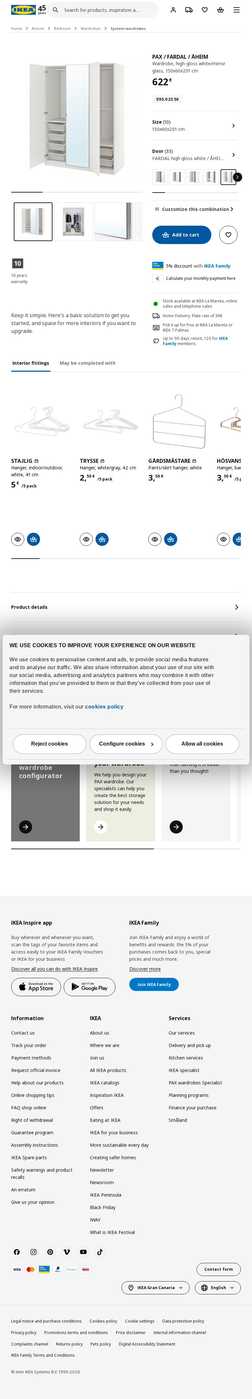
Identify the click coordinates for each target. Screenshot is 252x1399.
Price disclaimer (131, 1332)
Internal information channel (180, 1332)
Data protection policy (183, 1321)
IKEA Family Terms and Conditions (43, 1355)
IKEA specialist (184, 1070)
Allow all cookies (202, 744)
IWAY (95, 1220)
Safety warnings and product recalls (42, 1173)
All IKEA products (108, 1070)
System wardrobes (128, 28)
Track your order (28, 1045)
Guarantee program (32, 1132)
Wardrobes (91, 28)
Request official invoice (35, 1070)
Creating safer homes (113, 1157)
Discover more (145, 969)
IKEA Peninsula (105, 1195)
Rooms (38, 28)
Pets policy (101, 1344)
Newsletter (102, 1170)
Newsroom (102, 1182)
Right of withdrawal (32, 1120)
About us (99, 1033)
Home (16, 28)
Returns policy (69, 1344)
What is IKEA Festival (112, 1232)
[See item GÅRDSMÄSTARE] (179, 421)
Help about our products (37, 1083)
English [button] (218, 1287)
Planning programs (189, 1095)
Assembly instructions (34, 1145)
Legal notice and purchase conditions (46, 1321)
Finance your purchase (193, 1107)
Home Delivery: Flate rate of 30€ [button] (192, 316)
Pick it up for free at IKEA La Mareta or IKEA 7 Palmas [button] (198, 327)
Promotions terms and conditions (76, 1332)
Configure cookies (122, 744)
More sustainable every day (119, 1145)
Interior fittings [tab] (30, 363)
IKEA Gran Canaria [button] (156, 1287)
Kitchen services (186, 1058)
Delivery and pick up (190, 1045)
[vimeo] (66, 1252)
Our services (182, 1033)
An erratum (23, 1189)
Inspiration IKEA (107, 1095)
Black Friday (103, 1207)
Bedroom (62, 28)
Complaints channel (29, 1344)
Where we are (104, 1045)
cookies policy (104, 707)
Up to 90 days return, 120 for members (195, 341)
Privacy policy (23, 1332)
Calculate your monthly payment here (201, 278)
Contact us (23, 1033)
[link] (160, 177)
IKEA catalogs (104, 1083)
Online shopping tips (32, 1095)
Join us (97, 1058)
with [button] (198, 266)
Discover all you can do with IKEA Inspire (54, 969)
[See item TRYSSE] (111, 421)
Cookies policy (103, 1321)
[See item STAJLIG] (42, 421)
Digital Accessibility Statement (147, 1344)
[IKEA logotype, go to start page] (23, 10)
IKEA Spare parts (29, 1157)
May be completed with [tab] (88, 363)
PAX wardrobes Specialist (195, 1083)
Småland (178, 1120)
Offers (96, 1107)
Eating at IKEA (105, 1120)
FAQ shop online (28, 1107)
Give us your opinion (32, 1202)
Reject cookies (49, 744)
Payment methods (31, 1058)
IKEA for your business (114, 1132)
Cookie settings (140, 1321)
